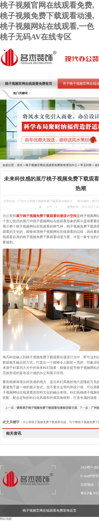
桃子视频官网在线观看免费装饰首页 (49, 510)
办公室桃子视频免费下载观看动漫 (44, 422)
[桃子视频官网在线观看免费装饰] (28, 65)
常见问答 (86, 165)
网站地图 (6, 519)
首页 (20, 165)
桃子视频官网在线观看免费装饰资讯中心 (51, 165)
